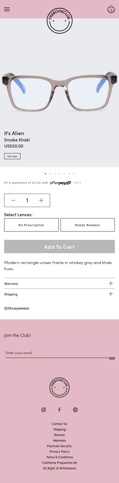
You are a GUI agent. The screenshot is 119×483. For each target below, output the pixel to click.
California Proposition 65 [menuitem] (59, 462)
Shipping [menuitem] (59, 429)
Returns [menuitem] (59, 434)
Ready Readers (87, 225)
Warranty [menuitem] (59, 440)
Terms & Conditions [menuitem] (59, 457)
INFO (78, 183)
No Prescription (31, 225)
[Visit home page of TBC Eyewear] (59, 387)
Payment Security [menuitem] (59, 446)
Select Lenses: (18, 214)
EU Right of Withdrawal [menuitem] (59, 468)
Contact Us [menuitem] (59, 423)
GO (112, 358)
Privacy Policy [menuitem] (60, 451)
